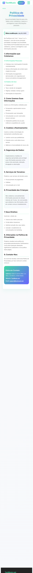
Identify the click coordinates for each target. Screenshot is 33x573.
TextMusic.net (15, 278)
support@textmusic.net (17, 281)
